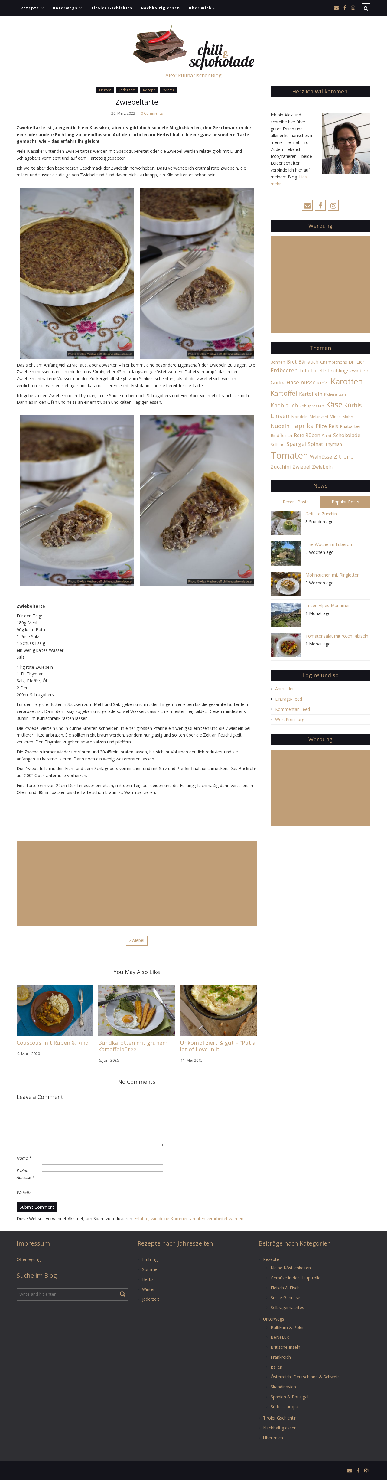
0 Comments (152, 113)
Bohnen (278, 362)
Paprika (302, 425)
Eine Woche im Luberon (328, 544)
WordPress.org (289, 719)
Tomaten (289, 455)
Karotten (346, 381)
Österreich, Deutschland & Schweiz (305, 1377)
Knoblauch (284, 405)
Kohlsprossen (312, 406)
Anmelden (285, 688)
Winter (168, 90)
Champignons (333, 362)
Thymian (333, 444)
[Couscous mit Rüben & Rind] (55, 1010)
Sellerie (278, 444)
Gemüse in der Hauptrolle (295, 1278)
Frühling (150, 1259)
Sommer (150, 1269)
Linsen (280, 415)
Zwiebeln (322, 466)
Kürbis (353, 405)
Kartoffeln (310, 393)
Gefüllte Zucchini (321, 514)
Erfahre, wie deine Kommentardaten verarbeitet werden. (189, 1218)
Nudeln (280, 426)
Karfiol (323, 383)
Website (24, 1193)
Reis (333, 426)
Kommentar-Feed (292, 709)
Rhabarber (350, 426)
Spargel (296, 443)
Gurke (278, 382)
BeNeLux (280, 1337)
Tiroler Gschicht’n (111, 8)
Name (24, 1158)
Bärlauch (308, 361)
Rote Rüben (307, 435)
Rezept (149, 90)
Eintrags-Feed (288, 699)
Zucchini (281, 466)
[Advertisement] (136, 883)
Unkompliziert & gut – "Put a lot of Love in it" (217, 1046)
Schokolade (346, 435)
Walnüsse (321, 456)
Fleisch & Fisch (285, 1288)
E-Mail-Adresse (26, 1174)
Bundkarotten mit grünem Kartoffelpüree (132, 1046)
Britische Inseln (285, 1347)
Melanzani (319, 416)
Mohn (348, 416)
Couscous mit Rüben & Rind (53, 1042)
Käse (334, 404)
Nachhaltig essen (160, 8)
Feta (304, 370)
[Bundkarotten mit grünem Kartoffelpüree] (136, 1010)
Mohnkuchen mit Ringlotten (332, 575)
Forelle (318, 370)
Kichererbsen (335, 394)
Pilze (321, 426)
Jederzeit (127, 90)
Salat (326, 435)
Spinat (315, 443)
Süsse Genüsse (285, 1297)
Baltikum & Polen (288, 1327)
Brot (292, 361)
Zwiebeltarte (136, 102)
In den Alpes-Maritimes (327, 605)
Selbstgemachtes (287, 1307)
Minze (335, 416)
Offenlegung (29, 1259)
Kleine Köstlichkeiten (291, 1268)
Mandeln (299, 416)
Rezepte (29, 8)
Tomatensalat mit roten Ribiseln (336, 636)
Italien (276, 1367)
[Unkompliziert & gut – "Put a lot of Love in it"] (218, 1010)
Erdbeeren (284, 370)
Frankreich (281, 1357)
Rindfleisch (281, 435)
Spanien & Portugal (289, 1397)
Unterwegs (65, 8)
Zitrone (344, 456)
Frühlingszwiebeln (348, 370)
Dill (352, 362)
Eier (360, 362)
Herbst (105, 90)
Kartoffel (284, 393)
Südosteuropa (284, 1407)
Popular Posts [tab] (345, 502)
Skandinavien (283, 1387)
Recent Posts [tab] (296, 502)
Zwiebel (136, 940)
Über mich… (202, 8)
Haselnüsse (301, 382)
